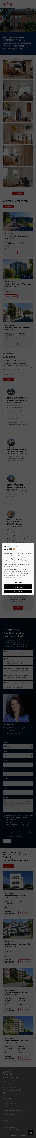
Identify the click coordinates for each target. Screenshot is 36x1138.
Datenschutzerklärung (16, 573)
